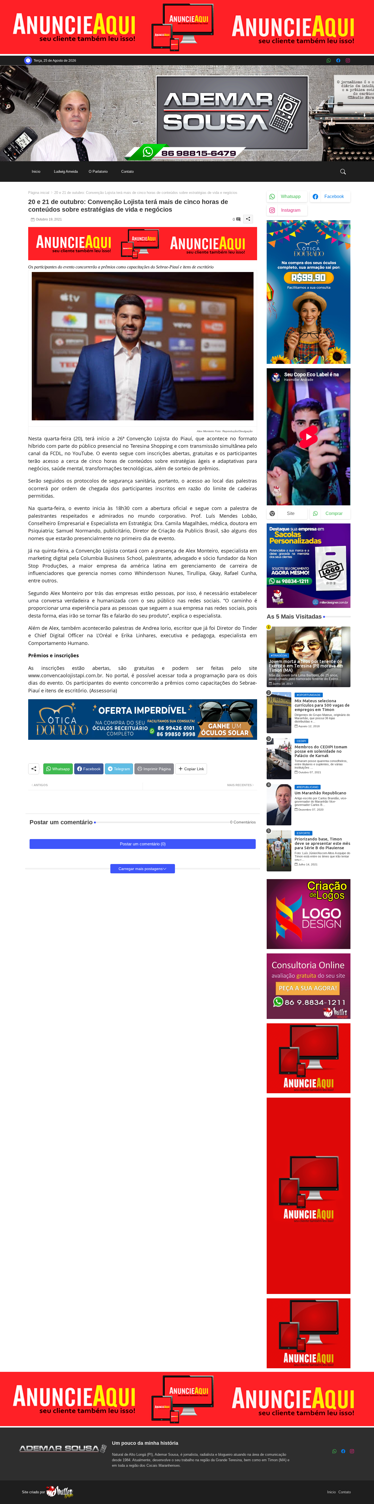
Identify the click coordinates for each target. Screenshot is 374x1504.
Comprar (334, 513)
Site (291, 513)
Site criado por (34, 1492)
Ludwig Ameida (66, 171)
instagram (290, 210)
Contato (127, 171)
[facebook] (338, 60)
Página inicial (38, 193)
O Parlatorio (98, 171)
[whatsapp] (328, 60)
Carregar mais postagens (141, 868)
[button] (343, 171)
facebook (334, 196)
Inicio (36, 171)
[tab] (36, 171)
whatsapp (291, 196)
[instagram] (347, 60)
